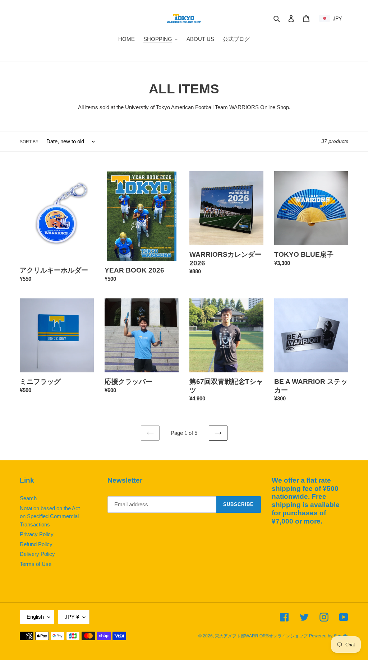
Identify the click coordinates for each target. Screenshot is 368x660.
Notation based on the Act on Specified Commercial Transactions (50, 516)
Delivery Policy (37, 554)
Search (28, 498)
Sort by (29, 141)
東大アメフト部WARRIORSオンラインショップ (261, 635)
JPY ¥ (72, 617)
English (35, 617)
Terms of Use (35, 564)
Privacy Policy (37, 534)
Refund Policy (36, 544)
